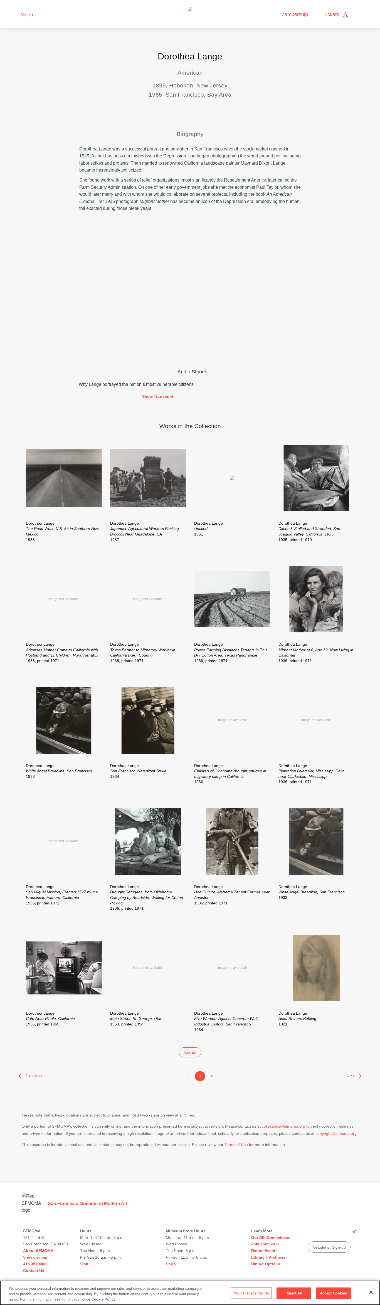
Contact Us (33, 1270)
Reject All (293, 1293)
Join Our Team (265, 1244)
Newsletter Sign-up (329, 1247)
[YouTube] (311, 1233)
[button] (190, 396)
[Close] (371, 1292)
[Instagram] (322, 1233)
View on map (35, 1257)
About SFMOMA (38, 1250)
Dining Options (265, 1264)
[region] (190, 1292)
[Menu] (13, 14)
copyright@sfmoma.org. (336, 1133)
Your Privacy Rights (251, 1293)
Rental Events (264, 1250)
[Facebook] (343, 1233)
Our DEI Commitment (271, 1237)
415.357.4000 (35, 1264)
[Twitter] (332, 1233)
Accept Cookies (333, 1293)
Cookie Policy (103, 1299)
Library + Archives (268, 1257)
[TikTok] (354, 1233)
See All (190, 1053)
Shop (171, 1264)
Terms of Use (236, 1144)
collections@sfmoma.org (283, 1126)
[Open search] (357, 14)
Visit (84, 1264)
